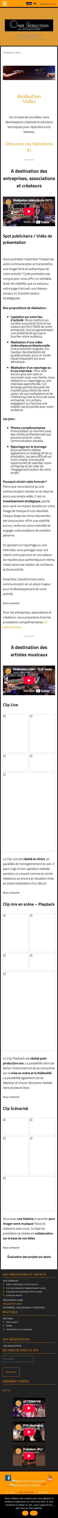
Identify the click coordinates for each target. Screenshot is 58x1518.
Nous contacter (11, 603)
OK (25, 1513)
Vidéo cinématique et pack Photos (22, 1284)
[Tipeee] (44, 1485)
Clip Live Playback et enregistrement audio (26, 1288)
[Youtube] (50, 1481)
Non (34, 1513)
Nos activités (26, 1492)
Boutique (8, 1318)
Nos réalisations (12, 1346)
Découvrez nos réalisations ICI (29, 147)
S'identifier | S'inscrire (48, 3)
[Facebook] (8, 1481)
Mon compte (12, 1322)
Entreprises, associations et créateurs (24, 1307)
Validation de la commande (19, 1329)
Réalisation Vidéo (12, 1304)
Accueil (10, 1492)
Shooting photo (14, 1295)
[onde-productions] (29, 30)
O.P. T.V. (6, 1390)
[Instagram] (29, 1481)
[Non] (54, 1506)
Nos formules (10, 1281)
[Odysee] (25, 1485)
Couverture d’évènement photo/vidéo (24, 1292)
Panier (9, 1326)
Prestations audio (13, 1300)
